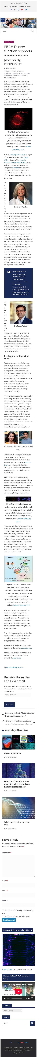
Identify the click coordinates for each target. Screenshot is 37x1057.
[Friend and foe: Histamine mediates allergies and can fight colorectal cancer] (18, 765)
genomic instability (24, 73)
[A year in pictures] (18, 736)
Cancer (8, 71)
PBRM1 (15, 75)
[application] (18, 991)
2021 (21, 605)
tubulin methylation (9, 78)
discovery (15, 168)
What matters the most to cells (16, 823)
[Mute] (29, 998)
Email (5, 891)
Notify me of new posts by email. (17, 916)
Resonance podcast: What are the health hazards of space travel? (19, 714)
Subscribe (9, 705)
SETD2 (25, 75)
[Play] (5, 998)
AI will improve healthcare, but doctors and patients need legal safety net (17, 722)
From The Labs (9, 42)
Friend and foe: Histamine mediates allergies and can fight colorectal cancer (17, 784)
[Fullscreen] (32, 998)
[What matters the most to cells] (18, 798)
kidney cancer (8, 75)
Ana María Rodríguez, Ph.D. (15, 667)
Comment (6, 853)
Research (20, 75)
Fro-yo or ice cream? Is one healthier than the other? (18, 6)
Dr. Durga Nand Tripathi (18, 155)
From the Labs (7, 969)
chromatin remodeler (17, 71)
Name (5, 881)
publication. (17, 658)
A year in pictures (12, 753)
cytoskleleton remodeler (11, 73)
